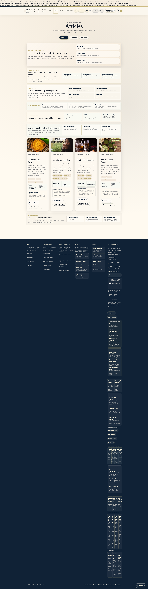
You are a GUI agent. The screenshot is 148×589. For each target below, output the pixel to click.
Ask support (118, 584)
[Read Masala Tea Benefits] (62, 145)
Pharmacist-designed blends (65, 256)
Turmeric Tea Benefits (34, 161)
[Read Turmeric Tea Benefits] (38, 145)
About (61, 10)
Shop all (35, 10)
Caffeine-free (44, 10)
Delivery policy (110, 584)
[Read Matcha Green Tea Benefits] (110, 145)
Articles (55, 10)
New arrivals (30, 261)
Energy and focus (48, 257)
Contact (67, 10)
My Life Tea (29, 11)
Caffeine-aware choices (63, 265)
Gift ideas (29, 265)
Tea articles (64, 37)
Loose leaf (111, 442)
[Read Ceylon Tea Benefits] (86, 145)
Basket (101, 10)
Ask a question (112, 317)
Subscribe (114, 299)
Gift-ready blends (112, 430)
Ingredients (95, 10)
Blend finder (46, 253)
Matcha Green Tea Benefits (108, 161)
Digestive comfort (48, 261)
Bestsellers (30, 257)
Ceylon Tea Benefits (85, 160)
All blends (29, 253)
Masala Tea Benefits (61, 160)
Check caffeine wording (99, 584)
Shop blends (84, 37)
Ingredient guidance (65, 261)
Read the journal (64, 270)
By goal (39, 10)
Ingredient (81, 10)
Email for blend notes (113, 271)
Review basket (88, 584)
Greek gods (74, 37)
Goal (76, 10)
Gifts (50, 10)
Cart (120, 11)
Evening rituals (47, 265)
